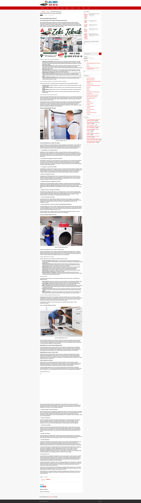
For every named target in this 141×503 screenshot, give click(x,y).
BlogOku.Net (46, 501)
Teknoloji (52, 8)
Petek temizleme (90, 106)
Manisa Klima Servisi (91, 98)
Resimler (78, 8)
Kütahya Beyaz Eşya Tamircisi (92, 95)
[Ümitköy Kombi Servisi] (86, 31)
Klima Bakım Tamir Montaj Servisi (93, 91)
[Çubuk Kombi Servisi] (86, 26)
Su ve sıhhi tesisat (90, 109)
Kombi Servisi (89, 93)
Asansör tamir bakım (91, 78)
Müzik (88, 8)
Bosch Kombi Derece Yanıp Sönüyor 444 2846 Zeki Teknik (94, 142)
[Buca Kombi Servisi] (86, 22)
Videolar (83, 8)
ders (88, 64)
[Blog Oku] (49, 5)
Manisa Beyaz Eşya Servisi (92, 96)
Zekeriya (45, 15)
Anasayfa (43, 11)
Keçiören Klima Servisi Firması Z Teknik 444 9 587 (93, 68)
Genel (47, 8)
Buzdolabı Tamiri (90, 83)
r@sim (100, 501)
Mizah (62, 8)
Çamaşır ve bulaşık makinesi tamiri (93, 85)
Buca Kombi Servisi (93, 20)
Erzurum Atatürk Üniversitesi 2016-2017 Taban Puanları (93, 127)
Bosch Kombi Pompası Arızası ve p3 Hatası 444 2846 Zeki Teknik (94, 139)
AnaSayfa (42, 8)
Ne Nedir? (73, 8)
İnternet (57, 8)
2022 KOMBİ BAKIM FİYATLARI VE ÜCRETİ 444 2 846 (93, 120)
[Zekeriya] (43, 480)
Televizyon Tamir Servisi (91, 112)
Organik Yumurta (90, 103)
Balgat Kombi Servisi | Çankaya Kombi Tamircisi (94, 34)
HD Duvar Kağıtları (90, 125)
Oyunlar (88, 104)
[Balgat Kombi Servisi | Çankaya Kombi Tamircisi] (86, 38)
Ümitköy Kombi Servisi (93, 28)
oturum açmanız (51, 496)
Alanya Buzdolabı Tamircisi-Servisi (93, 63)
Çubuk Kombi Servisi (93, 24)
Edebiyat (67, 8)
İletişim (88, 66)
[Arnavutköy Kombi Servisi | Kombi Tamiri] (86, 18)
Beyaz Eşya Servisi (90, 79)
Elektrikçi (88, 87)
